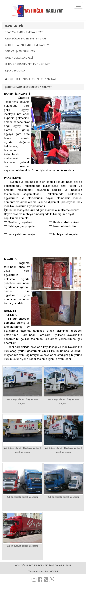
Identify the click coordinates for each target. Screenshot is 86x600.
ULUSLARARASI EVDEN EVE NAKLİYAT (27, 64)
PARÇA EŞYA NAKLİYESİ (19, 57)
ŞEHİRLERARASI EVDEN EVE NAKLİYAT (28, 44)
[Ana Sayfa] (6, 78)
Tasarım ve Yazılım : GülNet (43, 571)
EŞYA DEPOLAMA (15, 70)
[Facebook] (40, 580)
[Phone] (46, 580)
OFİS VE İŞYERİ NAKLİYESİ (20, 51)
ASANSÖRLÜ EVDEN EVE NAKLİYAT (25, 38)
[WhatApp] (52, 580)
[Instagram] (34, 580)
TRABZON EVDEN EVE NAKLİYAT (24, 32)
